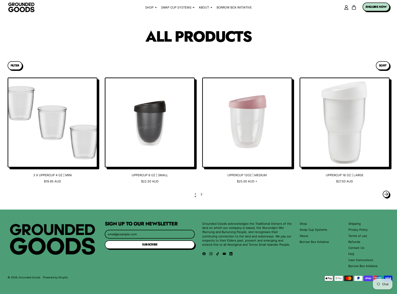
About (304, 236)
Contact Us (356, 248)
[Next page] (386, 194)
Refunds (354, 242)
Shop (303, 223)
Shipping (354, 223)
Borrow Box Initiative (234, 7)
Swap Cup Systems (313, 229)
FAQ (351, 254)
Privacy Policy (358, 229)
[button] (15, 65)
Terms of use (357, 236)
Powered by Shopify (55, 277)
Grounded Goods (29, 277)
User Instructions (360, 260)
